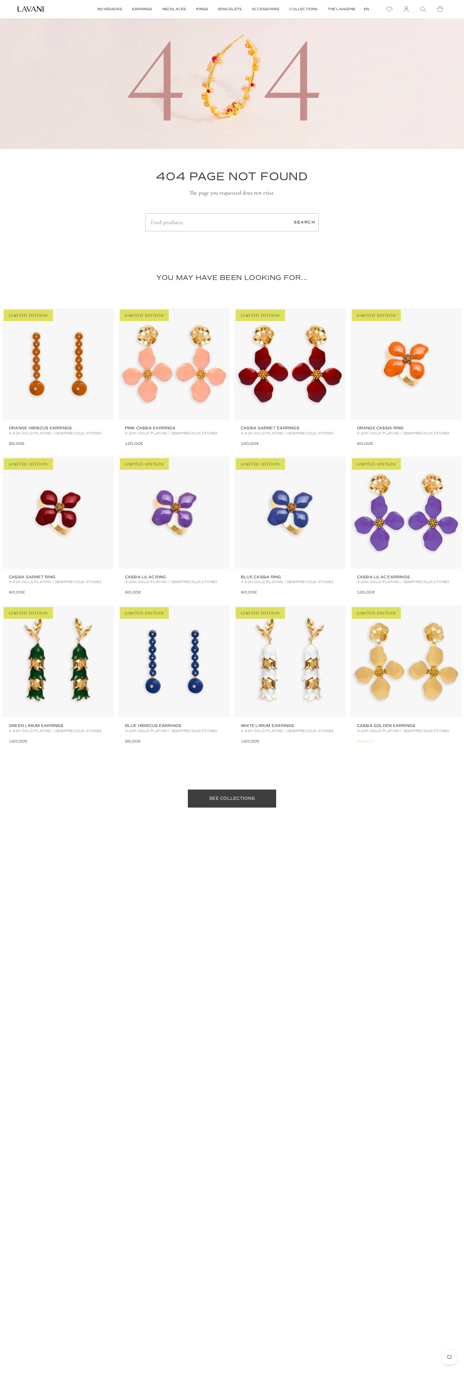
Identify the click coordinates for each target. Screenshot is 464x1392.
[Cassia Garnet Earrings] (290, 364)
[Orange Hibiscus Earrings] (58, 364)
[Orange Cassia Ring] (406, 364)
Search (304, 222)
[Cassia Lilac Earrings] (406, 513)
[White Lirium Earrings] (290, 662)
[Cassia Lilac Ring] (174, 513)
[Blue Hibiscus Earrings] (174, 662)
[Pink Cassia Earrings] (174, 364)
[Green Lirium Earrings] (58, 662)
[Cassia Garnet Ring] (58, 513)
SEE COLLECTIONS (232, 798)
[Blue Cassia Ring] (290, 513)
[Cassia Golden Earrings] (406, 662)
